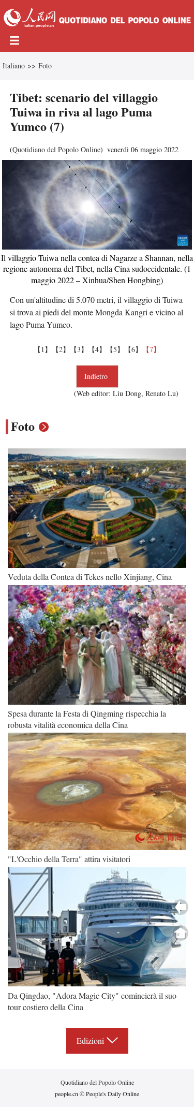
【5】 (115, 349)
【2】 (61, 349)
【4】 (97, 349)
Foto (45, 65)
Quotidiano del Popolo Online (56, 149)
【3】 (79, 349)
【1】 (43, 349)
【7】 (151, 349)
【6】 (133, 349)
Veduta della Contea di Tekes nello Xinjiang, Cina (90, 576)
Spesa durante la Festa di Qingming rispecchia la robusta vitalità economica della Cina (87, 719)
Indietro (97, 376)
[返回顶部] (180, 933)
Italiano (14, 65)
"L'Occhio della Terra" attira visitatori (69, 858)
